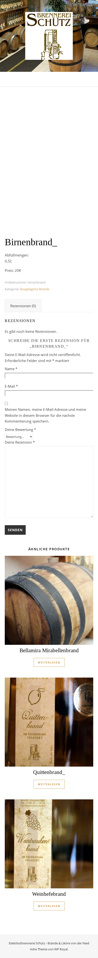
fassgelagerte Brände (34, 289)
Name (11, 368)
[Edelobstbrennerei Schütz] (49, 36)
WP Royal (61, 949)
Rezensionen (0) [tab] (23, 305)
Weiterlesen (49, 662)
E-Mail (11, 386)
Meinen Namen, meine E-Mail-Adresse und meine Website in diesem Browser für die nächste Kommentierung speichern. (45, 415)
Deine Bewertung (20, 429)
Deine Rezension (20, 442)
